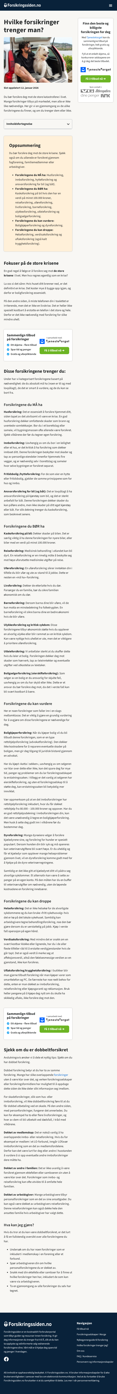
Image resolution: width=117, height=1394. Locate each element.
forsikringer (61, 1075)
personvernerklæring (88, 1380)
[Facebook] (6, 1359)
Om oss (80, 1351)
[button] (110, 5)
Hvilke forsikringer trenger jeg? (92, 1345)
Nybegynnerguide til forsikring (92, 1340)
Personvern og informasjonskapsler (95, 1362)
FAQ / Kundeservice (87, 1356)
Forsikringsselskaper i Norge (91, 1334)
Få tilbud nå (83, 1329)
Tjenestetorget (94, 37)
